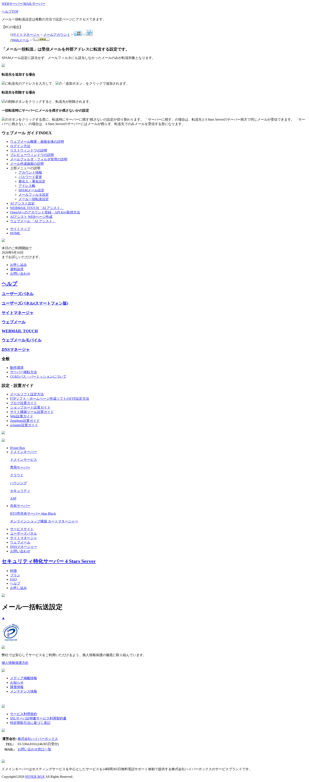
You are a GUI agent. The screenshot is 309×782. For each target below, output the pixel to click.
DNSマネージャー (23, 547)
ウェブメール (14, 322)
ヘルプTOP (10, 11)
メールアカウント (56, 34)
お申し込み (18, 264)
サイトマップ (20, 229)
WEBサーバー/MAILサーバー (24, 3)
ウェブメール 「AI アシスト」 (33, 221)
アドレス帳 (26, 186)
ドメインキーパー (23, 452)
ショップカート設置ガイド (30, 407)
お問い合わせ (20, 273)
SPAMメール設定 (31, 190)
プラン (15, 575)
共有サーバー (20, 506)
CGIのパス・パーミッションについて (38, 376)
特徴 (13, 571)
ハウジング (18, 483)
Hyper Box (17, 448)
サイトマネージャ (26, 34)
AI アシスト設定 (22, 203)
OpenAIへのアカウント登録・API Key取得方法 (45, 212)
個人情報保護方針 (15, 663)
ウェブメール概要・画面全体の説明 (37, 141)
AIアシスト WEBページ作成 (31, 216)
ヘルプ (9, 283)
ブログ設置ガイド (23, 403)
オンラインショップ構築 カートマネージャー (44, 521)
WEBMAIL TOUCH (20, 331)
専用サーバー (20, 467)
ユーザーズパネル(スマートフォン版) (35, 303)
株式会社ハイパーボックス (38, 739)
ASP (13, 498)
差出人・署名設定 (31, 181)
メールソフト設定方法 (27, 394)
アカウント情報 (30, 172)
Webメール (21, 40)
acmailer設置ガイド (24, 425)
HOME (15, 233)
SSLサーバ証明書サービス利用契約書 (38, 718)
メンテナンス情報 (23, 691)
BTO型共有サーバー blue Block (33, 513)
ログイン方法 (20, 146)
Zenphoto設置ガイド (25, 420)
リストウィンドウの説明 (28, 150)
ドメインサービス (23, 459)
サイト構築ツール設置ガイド (32, 412)
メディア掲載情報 (23, 678)
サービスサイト (22, 529)
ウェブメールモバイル (22, 340)
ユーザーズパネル (18, 294)
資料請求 (17, 269)
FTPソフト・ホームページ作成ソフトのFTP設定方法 (49, 398)
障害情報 (17, 687)
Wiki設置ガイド (21, 416)
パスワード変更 (30, 177)
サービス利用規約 (23, 714)
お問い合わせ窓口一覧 (34, 749)
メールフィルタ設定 (33, 194)
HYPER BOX (35, 776)
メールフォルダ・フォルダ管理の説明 (38, 159)
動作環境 (17, 367)
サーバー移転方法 (23, 372)
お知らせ (17, 682)
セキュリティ (20, 491)
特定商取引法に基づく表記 (30, 723)
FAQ (13, 579)
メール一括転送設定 (33, 199)
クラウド (17, 475)
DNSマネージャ (16, 349)
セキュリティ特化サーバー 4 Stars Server (49, 561)
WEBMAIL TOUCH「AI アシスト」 (36, 208)
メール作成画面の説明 (27, 163)
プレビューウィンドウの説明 (32, 155)
